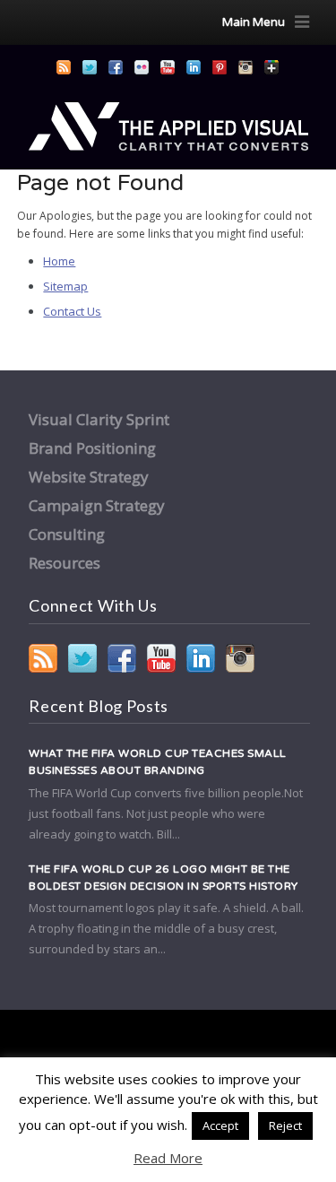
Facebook (115, 67)
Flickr (141, 67)
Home (59, 261)
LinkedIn (193, 67)
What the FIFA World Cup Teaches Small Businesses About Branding (158, 762)
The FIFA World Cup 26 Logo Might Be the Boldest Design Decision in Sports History (163, 877)
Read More (168, 1158)
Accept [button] (220, 1125)
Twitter (89, 67)
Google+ (271, 67)
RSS (63, 67)
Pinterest (219, 67)
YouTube (167, 67)
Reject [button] (285, 1125)
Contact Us (72, 311)
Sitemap (65, 286)
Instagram (245, 67)
